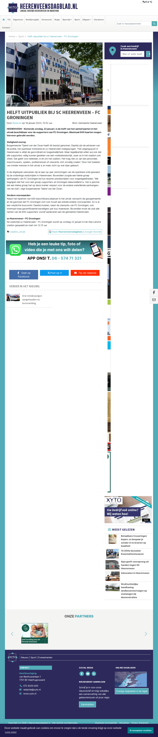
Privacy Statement (139, 452)
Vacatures (99, 19)
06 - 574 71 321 (66, 258)
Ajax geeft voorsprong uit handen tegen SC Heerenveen (135, 294)
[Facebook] (82, 403)
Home (12, 36)
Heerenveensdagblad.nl (49, 6)
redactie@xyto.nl (32, 419)
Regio (57, 19)
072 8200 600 (30, 415)
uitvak (22, 231)
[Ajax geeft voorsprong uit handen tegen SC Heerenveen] (112, 294)
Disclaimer (124, 452)
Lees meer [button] (11, 732)
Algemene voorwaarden (106, 452)
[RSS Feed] (94, 403)
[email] (154, 300)
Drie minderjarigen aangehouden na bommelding (32, 299)
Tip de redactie (87, 272)
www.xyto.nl (29, 423)
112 (8, 19)
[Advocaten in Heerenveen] (112, 305)
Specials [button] (66, 19)
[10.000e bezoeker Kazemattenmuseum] (112, 283)
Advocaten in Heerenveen (135, 302)
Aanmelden (87, 433)
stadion (14, 231)
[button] (8, 363)
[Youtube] (88, 403)
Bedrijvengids (32, 19)
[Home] (3, 20)
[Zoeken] (154, 23)
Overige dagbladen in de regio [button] (131, 420)
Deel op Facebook (24, 274)
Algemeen (18, 19)
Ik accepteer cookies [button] (141, 730)
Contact (6, 27)
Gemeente (47, 19)
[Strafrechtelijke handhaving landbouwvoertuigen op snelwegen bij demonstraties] (112, 316)
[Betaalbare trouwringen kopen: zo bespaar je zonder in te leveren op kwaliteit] (112, 268)
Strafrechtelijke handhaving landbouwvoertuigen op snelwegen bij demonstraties (134, 320)
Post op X (56, 272)
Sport (77, 19)
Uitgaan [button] (86, 19)
